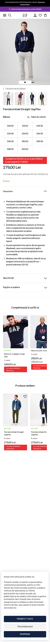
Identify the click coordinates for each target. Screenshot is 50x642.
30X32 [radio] (10, 126)
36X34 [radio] (39, 141)
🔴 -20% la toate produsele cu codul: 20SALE (25, 9)
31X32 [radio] (25, 126)
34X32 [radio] (39, 133)
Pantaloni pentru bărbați (16, 88)
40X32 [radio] (25, 149)
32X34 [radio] (10, 133)
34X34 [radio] (10, 141)
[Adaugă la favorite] (25, 318)
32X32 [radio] (39, 126)
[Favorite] (40, 15)
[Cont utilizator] (35, 15)
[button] (25, 82)
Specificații (8, 278)
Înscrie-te (41, 2)
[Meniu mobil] (4, 15)
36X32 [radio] (25, 141)
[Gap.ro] (25, 15)
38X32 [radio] (10, 149)
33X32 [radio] (25, 133)
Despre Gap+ (25, 4)
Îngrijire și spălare (11, 287)
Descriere (8, 191)
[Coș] (45, 15)
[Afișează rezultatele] (9, 15)
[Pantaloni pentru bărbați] (3, 88)
